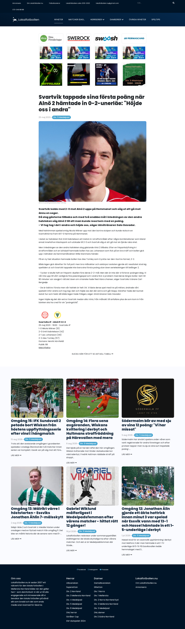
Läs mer (15, 455)
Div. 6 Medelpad (74, 608)
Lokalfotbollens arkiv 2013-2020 (78, 3)
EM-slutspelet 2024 (76, 620)
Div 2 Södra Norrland (104, 616)
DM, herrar (71, 612)
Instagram (93, 569)
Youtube (105, 569)
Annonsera (16, 3)
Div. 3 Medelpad (101, 608)
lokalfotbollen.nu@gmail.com (107, 3)
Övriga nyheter (137, 19)
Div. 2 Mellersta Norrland (106, 604)
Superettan (72, 587)
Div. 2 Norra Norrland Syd (106, 599)
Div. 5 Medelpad (61, 117)
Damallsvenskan (102, 583)
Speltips (156, 19)
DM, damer (99, 612)
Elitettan (98, 587)
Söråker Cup (72, 616)
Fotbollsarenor (54, 3)
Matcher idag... (76, 19)
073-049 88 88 (18, 10)
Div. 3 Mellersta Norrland (78, 595)
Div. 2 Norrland (73, 591)
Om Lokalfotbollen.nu (35, 3)
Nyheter (58, 19)
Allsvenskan (72, 583)
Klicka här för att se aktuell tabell (91, 353)
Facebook (82, 569)
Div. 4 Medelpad (74, 599)
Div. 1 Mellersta (101, 595)
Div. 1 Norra (99, 591)
